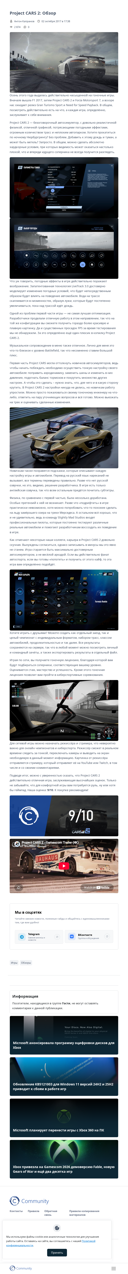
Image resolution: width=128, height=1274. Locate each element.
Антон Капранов (24, 21)
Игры (14, 962)
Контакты (16, 1211)
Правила (33, 1211)
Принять (57, 1252)
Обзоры (26, 962)
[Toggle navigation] (113, 1268)
